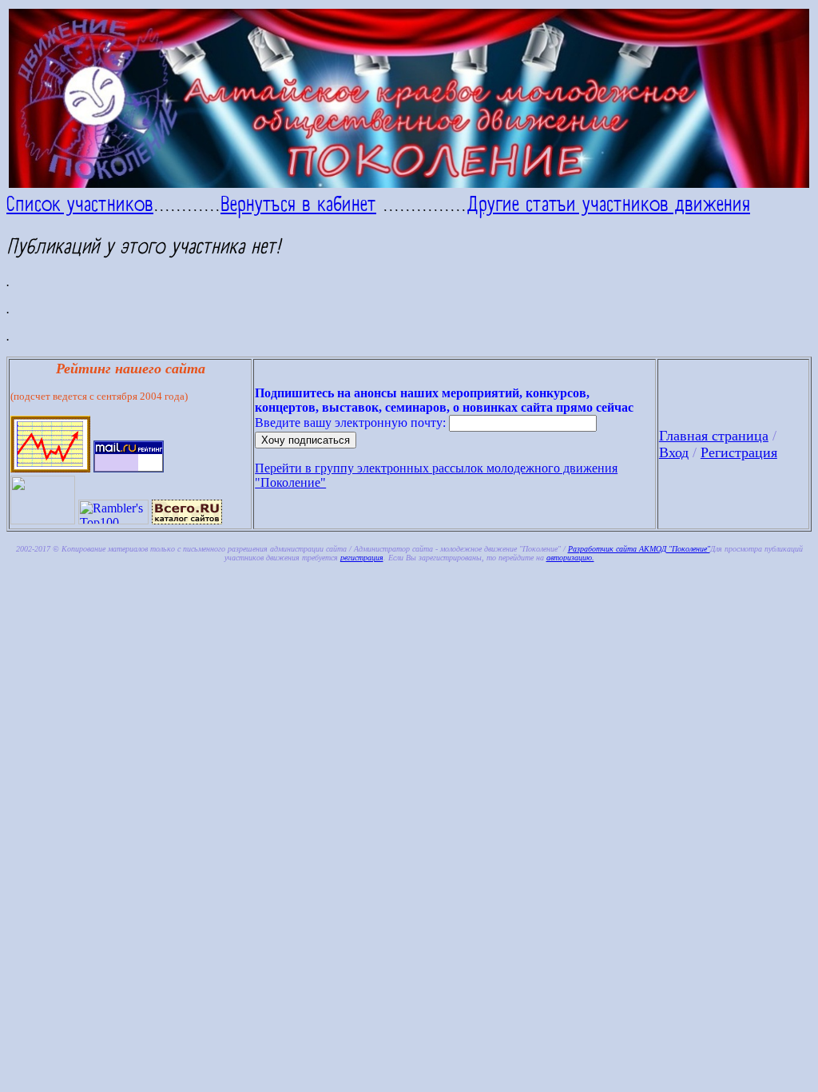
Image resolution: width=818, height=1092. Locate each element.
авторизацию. (570, 557)
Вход (674, 452)
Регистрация (739, 452)
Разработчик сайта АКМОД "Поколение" (639, 548)
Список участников (79, 204)
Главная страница (713, 436)
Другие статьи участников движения (608, 204)
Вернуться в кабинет (298, 204)
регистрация (361, 557)
